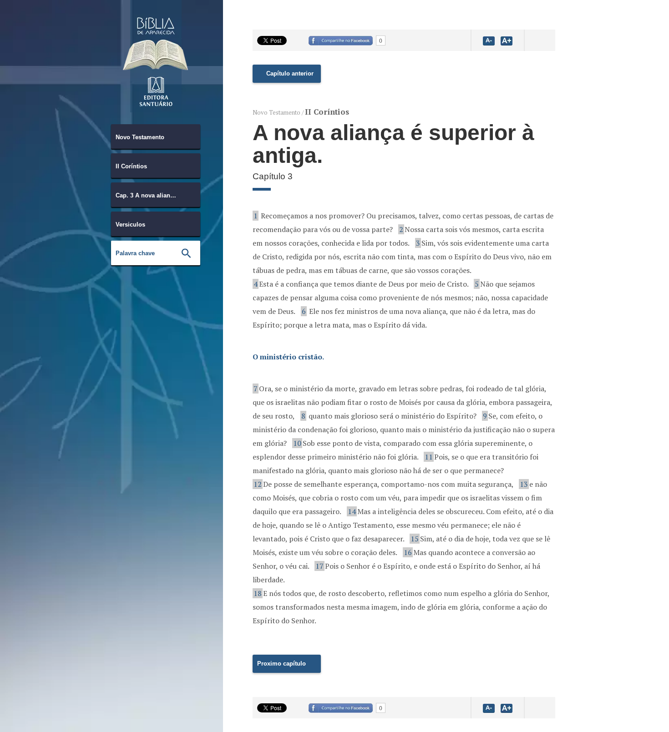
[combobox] (155, 136)
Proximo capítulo (281, 663)
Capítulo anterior (290, 73)
